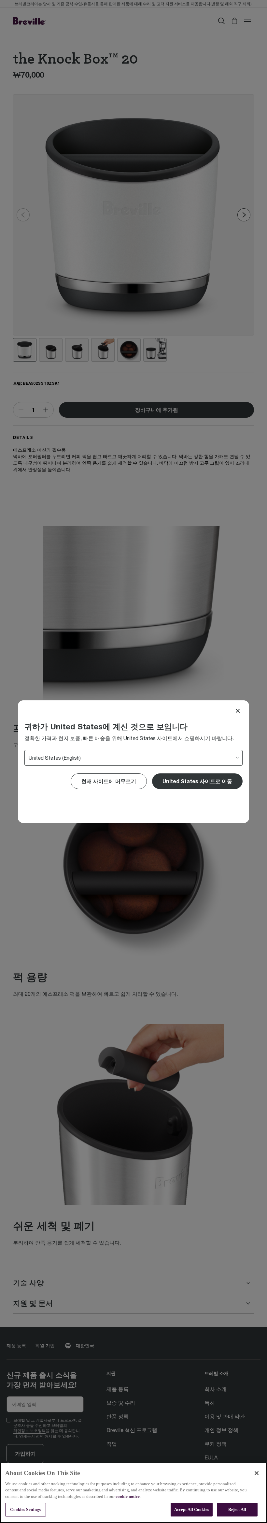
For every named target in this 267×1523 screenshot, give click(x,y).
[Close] (238, 711)
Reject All (237, 1509)
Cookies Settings (25, 1509)
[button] (197, 781)
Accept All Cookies (191, 1509)
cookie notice (128, 1496)
